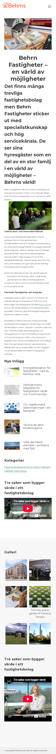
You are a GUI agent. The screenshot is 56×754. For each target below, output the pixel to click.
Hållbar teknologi (15, 471)
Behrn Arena (45, 304)
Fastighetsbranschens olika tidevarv (27, 467)
